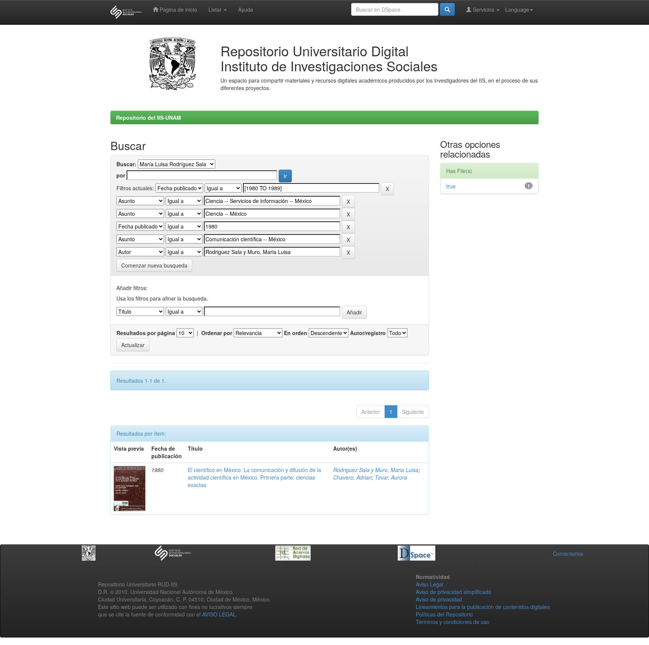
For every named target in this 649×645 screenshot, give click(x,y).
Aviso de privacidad (439, 599)
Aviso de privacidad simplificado (453, 591)
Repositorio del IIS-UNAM (148, 117)
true (451, 186)
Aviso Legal (429, 584)
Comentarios (568, 553)
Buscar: (126, 164)
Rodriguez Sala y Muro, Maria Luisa (375, 470)
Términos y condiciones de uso (452, 621)
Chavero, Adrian (352, 477)
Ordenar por (216, 333)
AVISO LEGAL (219, 614)
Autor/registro (368, 333)
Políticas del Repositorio (444, 614)
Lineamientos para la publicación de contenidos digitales (483, 606)
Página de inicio (177, 9)
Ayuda (245, 9)
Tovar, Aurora (391, 477)
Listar (215, 9)
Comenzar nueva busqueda (154, 265)
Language (517, 9)
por (120, 175)
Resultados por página (145, 333)
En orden (295, 333)
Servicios (483, 9)
